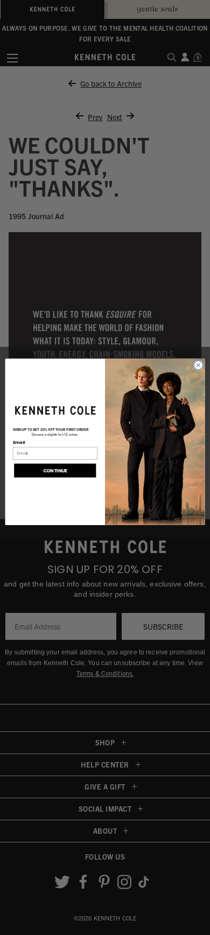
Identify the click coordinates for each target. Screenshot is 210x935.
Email (19, 442)
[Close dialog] (198, 365)
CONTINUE (55, 470)
